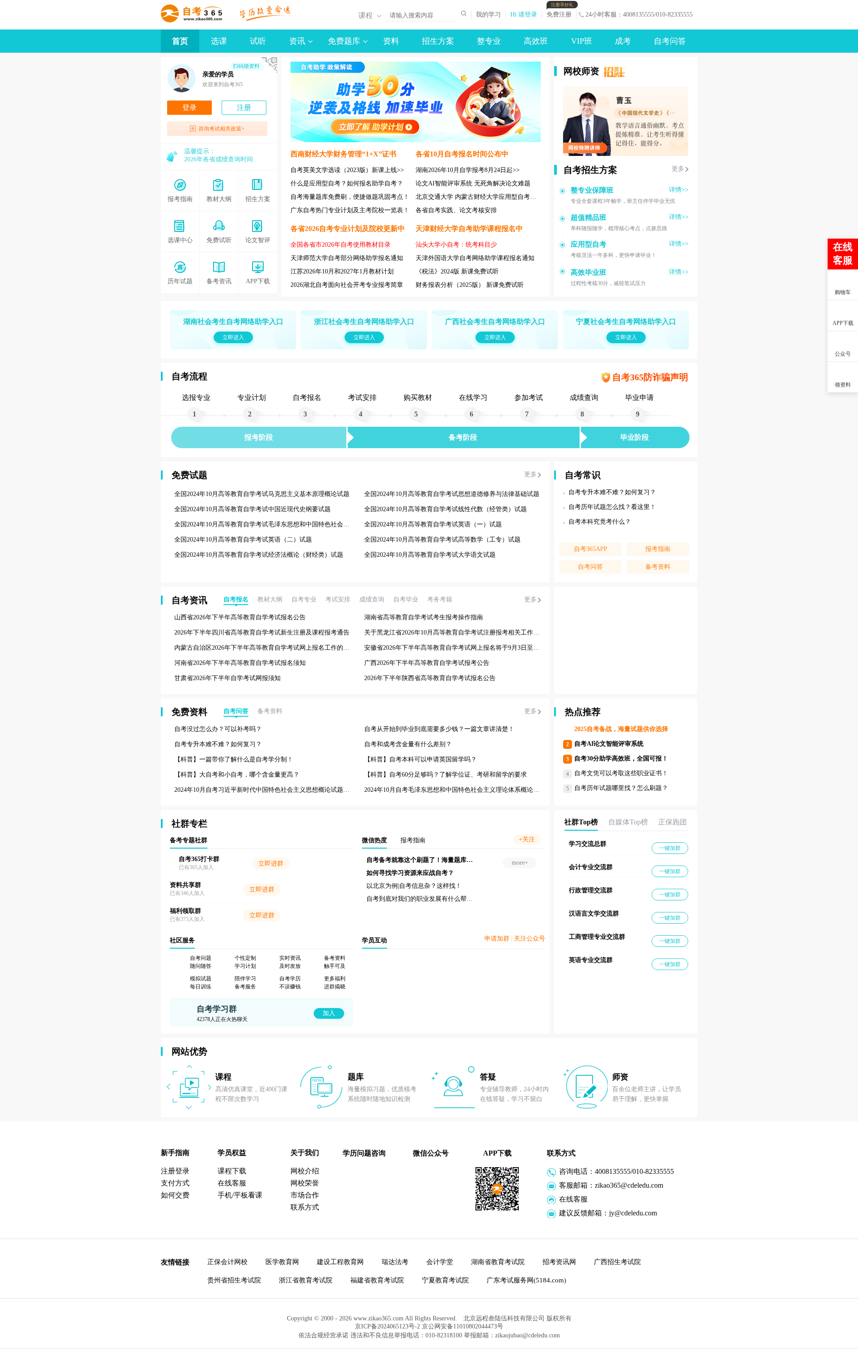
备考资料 (657, 566)
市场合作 (304, 1195)
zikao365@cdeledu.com (629, 1185)
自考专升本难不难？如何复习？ (612, 492)
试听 (258, 41)
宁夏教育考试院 (445, 1280)
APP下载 (843, 323)
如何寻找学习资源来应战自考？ (473, 873)
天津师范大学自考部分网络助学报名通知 (346, 258)
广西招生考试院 (617, 1261)
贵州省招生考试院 (234, 1280)
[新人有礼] (842, 219)
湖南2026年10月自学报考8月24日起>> (468, 170)
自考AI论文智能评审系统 (609, 743)
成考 (623, 41)
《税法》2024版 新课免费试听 (457, 271)
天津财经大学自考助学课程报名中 (469, 228)
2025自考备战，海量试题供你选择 (621, 729)
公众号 (843, 354)
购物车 (843, 292)
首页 (180, 41)
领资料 (843, 385)
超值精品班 (588, 217)
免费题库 (344, 41)
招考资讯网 (559, 1261)
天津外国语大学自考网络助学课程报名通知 (475, 258)
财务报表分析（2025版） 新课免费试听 (470, 285)
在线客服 (232, 1183)
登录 (189, 107)
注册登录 (175, 1171)
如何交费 (175, 1195)
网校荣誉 (304, 1183)
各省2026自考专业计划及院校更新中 (347, 228)
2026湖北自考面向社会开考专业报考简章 (346, 285)
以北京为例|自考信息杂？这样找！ (476, 886)
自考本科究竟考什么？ (599, 521)
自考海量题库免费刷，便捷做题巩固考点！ (349, 196)
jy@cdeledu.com (633, 1213)
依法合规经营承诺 (324, 1338)
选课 (219, 41)
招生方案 (438, 41)
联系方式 (304, 1207)
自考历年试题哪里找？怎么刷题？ (621, 788)
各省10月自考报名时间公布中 (462, 154)
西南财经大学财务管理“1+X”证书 (343, 154)
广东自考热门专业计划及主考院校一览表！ (349, 210)
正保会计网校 (227, 1261)
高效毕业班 (588, 272)
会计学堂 (439, 1261)
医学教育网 (282, 1261)
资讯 (297, 41)
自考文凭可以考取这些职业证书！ (621, 773)
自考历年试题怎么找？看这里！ (612, 507)
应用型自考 (588, 244)
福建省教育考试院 (377, 1280)
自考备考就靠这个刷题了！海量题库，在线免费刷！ (501, 860)
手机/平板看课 (240, 1195)
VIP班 (581, 41)
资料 (391, 41)
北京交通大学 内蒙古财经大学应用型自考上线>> (483, 196)
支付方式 (175, 1183)
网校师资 (581, 71)
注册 (244, 107)
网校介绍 (304, 1171)
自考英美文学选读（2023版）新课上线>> (347, 170)
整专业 (489, 41)
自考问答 (670, 41)
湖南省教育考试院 (498, 1261)
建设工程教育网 (340, 1261)
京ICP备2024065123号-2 (383, 1329)
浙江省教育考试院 (305, 1280)
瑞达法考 (395, 1261)
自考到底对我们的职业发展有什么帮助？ (485, 898)
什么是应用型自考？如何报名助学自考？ (346, 183)
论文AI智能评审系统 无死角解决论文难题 (473, 183)
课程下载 (232, 1171)
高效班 (536, 41)
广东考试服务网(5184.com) (526, 1280)
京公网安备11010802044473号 (467, 1329)
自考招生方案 (590, 170)
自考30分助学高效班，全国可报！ (621, 758)
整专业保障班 (592, 190)
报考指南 (657, 549)
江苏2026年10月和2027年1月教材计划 (342, 271)
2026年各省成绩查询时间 (218, 159)
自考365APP (590, 549)
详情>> (679, 189)
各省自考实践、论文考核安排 (456, 210)
